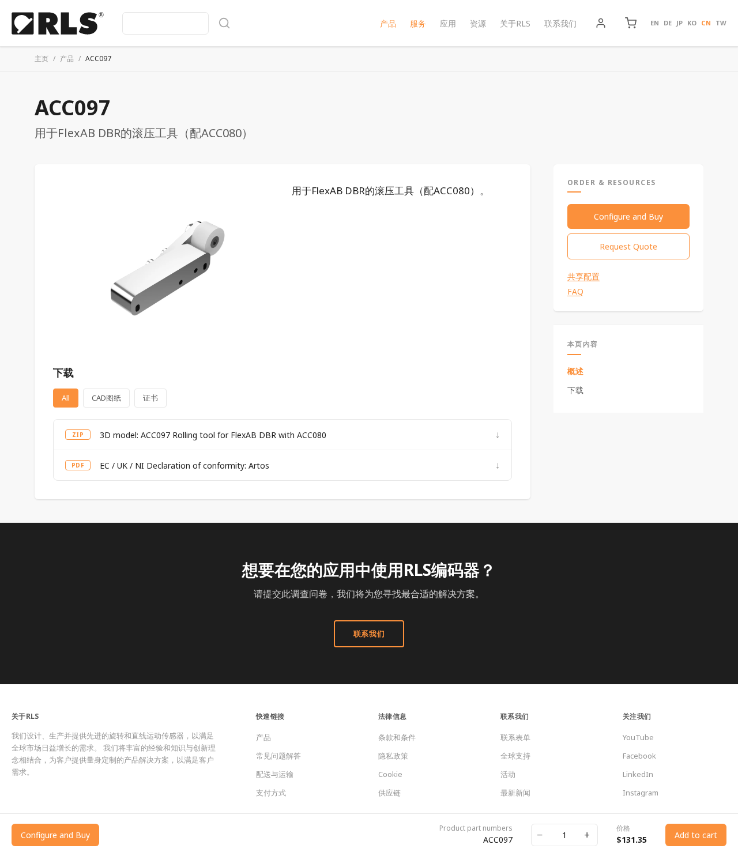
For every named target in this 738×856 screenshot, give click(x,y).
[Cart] (630, 23)
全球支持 (515, 756)
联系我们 (560, 23)
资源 (478, 23)
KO (691, 22)
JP (679, 22)
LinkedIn (638, 774)
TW (721, 22)
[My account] (600, 23)
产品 (388, 23)
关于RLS (515, 23)
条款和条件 (397, 737)
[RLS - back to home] (58, 23)
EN (654, 22)
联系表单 (515, 737)
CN (706, 22)
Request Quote (628, 246)
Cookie (390, 774)
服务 (418, 23)
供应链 (389, 792)
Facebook (639, 756)
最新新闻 (515, 792)
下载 (575, 389)
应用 (448, 23)
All (66, 398)
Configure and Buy (628, 216)
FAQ (575, 291)
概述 (575, 370)
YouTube (638, 737)
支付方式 (271, 792)
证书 (150, 398)
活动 (507, 774)
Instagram (640, 792)
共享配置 (583, 276)
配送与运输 (274, 774)
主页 (41, 58)
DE (668, 22)
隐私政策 (393, 756)
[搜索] (176, 23)
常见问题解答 (278, 756)
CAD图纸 (106, 398)
